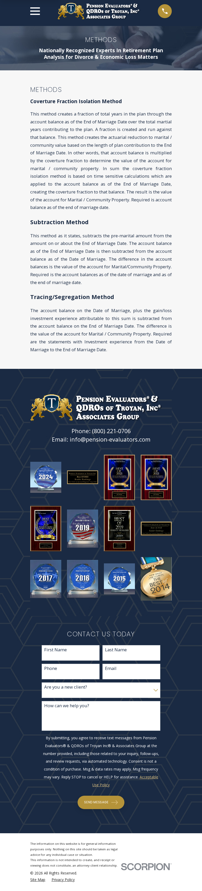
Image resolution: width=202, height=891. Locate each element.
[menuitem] (37, 880)
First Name (55, 649)
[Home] (99, 11)
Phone (50, 668)
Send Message (96, 802)
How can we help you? (66, 705)
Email (111, 668)
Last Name (116, 649)
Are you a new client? (65, 687)
